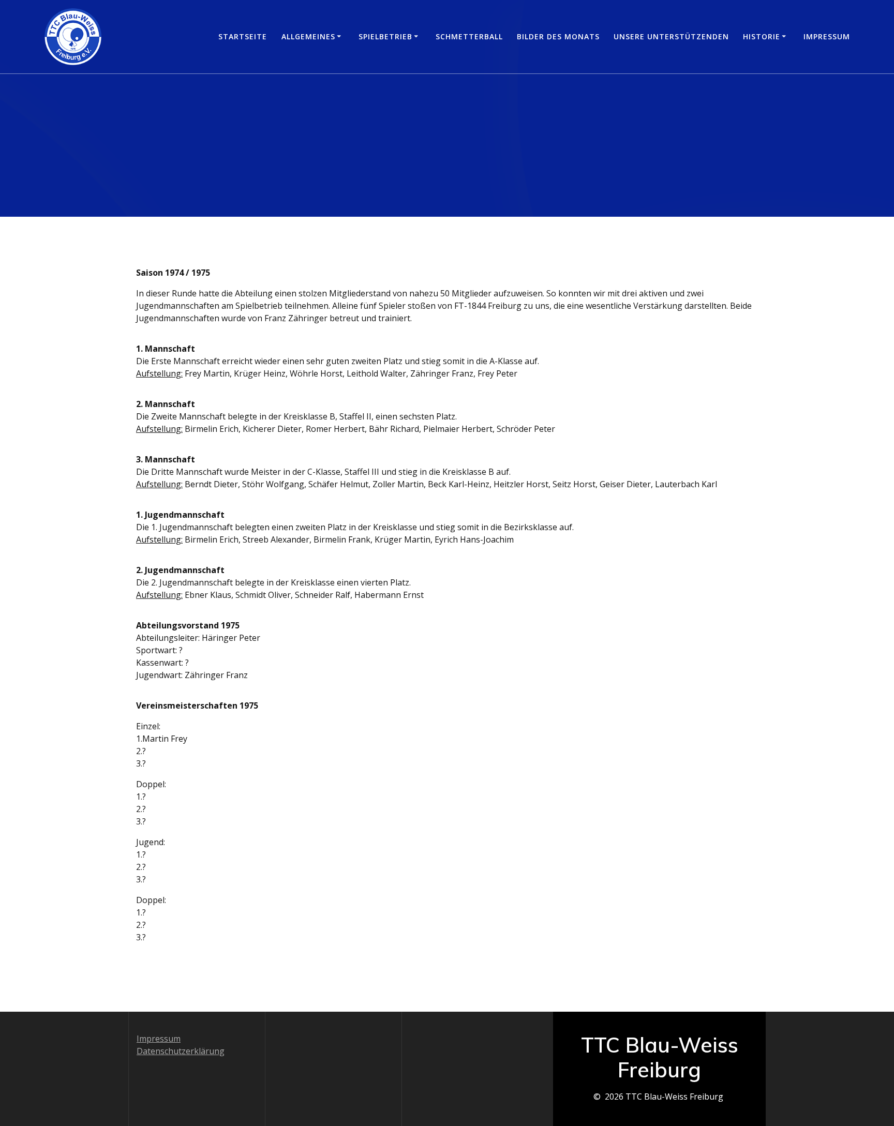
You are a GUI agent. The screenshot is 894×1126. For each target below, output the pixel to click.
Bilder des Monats (558, 36)
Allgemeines (308, 36)
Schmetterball (469, 36)
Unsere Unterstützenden (671, 36)
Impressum (826, 36)
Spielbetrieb (385, 36)
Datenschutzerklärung (181, 1051)
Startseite (242, 36)
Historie (761, 36)
